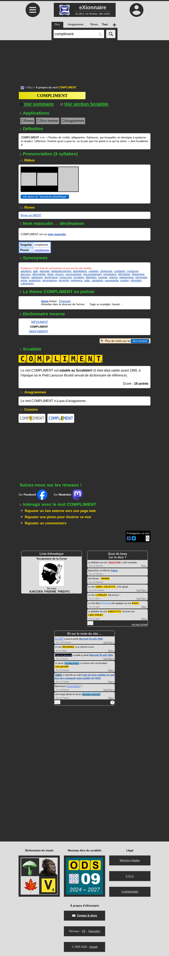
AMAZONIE (114, 562)
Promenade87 (73, 686)
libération (91, 277)
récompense (49, 280)
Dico (30, 87)
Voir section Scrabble (86, 104)
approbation (80, 271)
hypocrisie (66, 277)
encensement (74, 274)
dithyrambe (39, 274)
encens (59, 274)
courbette (119, 271)
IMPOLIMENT (39, 322)
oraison (113, 277)
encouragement (92, 274)
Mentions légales (130, 860)
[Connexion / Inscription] (136, 10)
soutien (124, 280)
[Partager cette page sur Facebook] (129, 538)
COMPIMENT (32, 418)
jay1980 (59, 639)
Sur (27, 494)
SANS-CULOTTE (105, 587)
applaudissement (61, 271)
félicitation (124, 274)
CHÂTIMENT (95, 615)
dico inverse (140, 340)
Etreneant (65, 301)
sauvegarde (112, 280)
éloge (50, 274)
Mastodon (94, 931)
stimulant (135, 280)
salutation (97, 280)
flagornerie (138, 274)
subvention (27, 283)
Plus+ (144, 565)
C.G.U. (130, 876)
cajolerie (93, 271)
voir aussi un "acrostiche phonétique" (45, 196)
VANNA (105, 578)
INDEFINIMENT (38, 331)
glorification (51, 277)
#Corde (105, 603)
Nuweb (93, 946)
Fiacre (114, 570)
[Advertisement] (84, 60)
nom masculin (57, 234)
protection (35, 280)
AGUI (135, 603)
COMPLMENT (60, 418)
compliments (41, 250)
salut (87, 280)
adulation (26, 271)
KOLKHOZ (68, 647)
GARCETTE (114, 611)
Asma (44, 301)
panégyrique (126, 277)
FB (83, 931)
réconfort (64, 280)
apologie (44, 271)
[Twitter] (134, 539)
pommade (141, 277)
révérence (76, 280)
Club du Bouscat (63, 655)
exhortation (109, 274)
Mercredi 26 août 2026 (91, 639)
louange (102, 277)
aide (35, 271)
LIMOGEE (101, 595)
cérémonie (106, 271)
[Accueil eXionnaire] (22, 87)
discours (26, 274)
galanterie (37, 277)
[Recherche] (110, 34)
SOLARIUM (61, 666)
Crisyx (58, 675)
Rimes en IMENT (31, 215)
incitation (78, 277)
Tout (138, 590)
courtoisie (132, 271)
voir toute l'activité (139, 624)
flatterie (25, 277)
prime (24, 280)
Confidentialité (129, 891)
